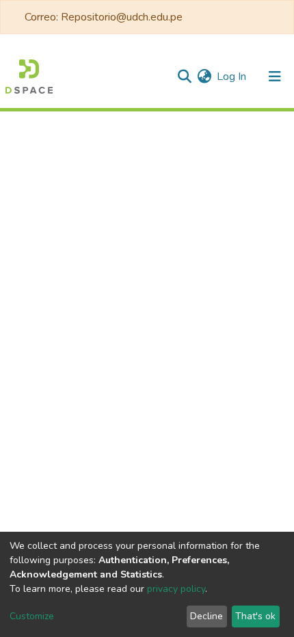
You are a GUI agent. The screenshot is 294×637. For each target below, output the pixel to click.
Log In (232, 76)
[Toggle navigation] (275, 76)
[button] (204, 76)
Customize (32, 616)
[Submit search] (184, 76)
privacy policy (176, 588)
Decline (206, 616)
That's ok (255, 616)
